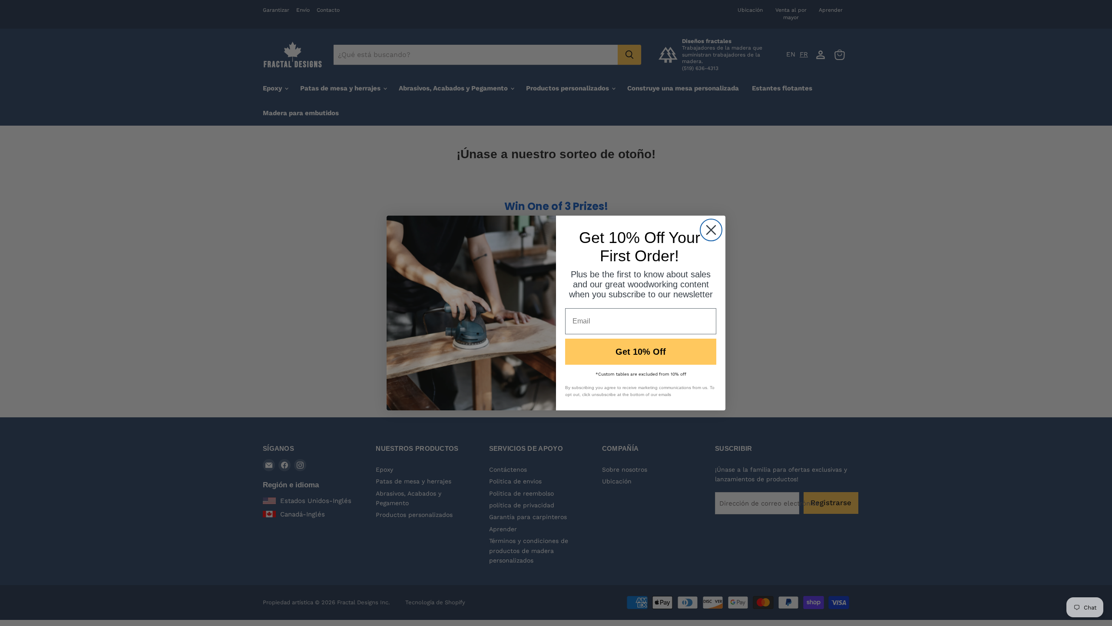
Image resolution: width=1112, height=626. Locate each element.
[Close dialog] (711, 230)
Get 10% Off (641, 351)
